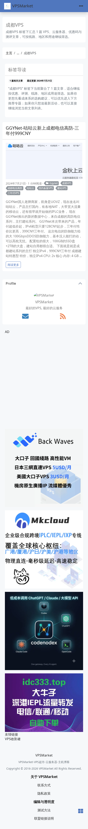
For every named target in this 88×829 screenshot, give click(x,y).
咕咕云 (30, 188)
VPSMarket (22, 6)
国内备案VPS (46, 188)
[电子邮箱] (25, 316)
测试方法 (44, 810)
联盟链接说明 (44, 818)
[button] (80, 811)
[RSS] (63, 316)
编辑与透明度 (44, 801)
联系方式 (44, 785)
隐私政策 (44, 793)
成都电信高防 (15, 188)
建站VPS (62, 188)
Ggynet (54, 183)
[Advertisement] (44, 381)
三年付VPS (13, 193)
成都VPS (66, 183)
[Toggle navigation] (81, 6)
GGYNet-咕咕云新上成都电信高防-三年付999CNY (42, 130)
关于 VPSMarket (44, 776)
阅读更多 (13, 265)
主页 (9, 53)
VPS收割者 (13, 739)
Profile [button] (11, 283)
